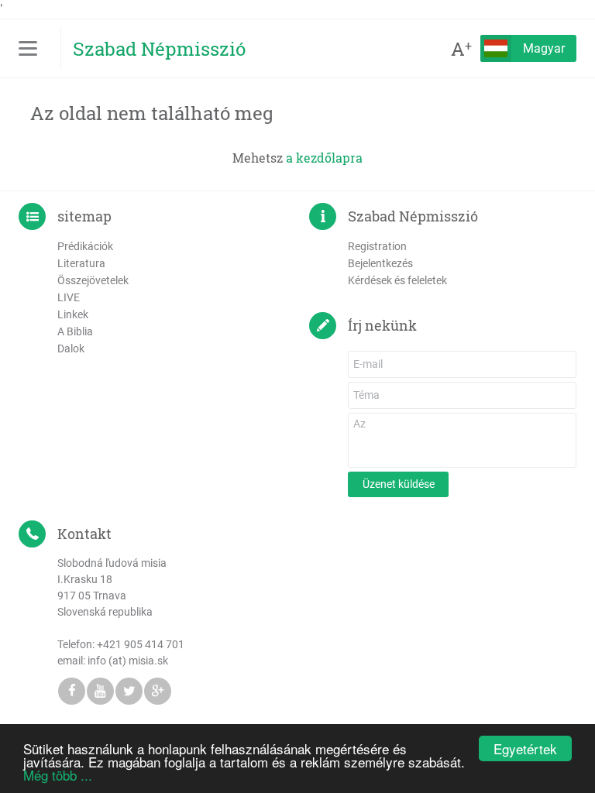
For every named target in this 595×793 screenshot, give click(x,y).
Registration (377, 246)
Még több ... (57, 774)
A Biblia (75, 331)
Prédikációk (85, 246)
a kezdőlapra (324, 157)
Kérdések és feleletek (397, 280)
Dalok (70, 348)
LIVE (68, 297)
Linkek (72, 314)
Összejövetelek (93, 280)
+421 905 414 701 (140, 644)
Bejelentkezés (380, 263)
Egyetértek (525, 748)
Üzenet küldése (399, 484)
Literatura (81, 263)
